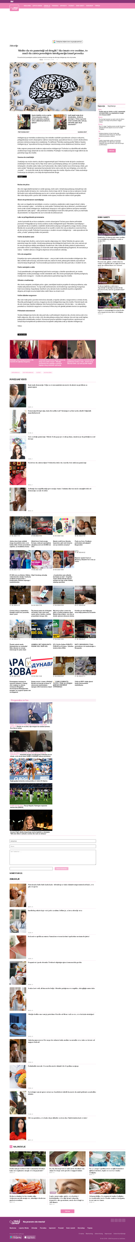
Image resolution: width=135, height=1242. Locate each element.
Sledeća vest (82, 132)
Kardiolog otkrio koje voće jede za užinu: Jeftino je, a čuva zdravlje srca (55, 914)
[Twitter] (120, 1223)
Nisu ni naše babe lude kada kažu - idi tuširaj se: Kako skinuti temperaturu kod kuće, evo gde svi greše (61, 889)
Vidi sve (111, 150)
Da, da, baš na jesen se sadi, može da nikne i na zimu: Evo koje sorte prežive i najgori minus (111, 120)
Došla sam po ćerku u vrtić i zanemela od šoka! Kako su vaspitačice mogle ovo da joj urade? (112, 113)
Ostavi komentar (61, 872)
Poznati (71, 5)
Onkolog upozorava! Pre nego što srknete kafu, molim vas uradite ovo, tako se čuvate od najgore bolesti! (61, 1044)
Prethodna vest (23, 132)
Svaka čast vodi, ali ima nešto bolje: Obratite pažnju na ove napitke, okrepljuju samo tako (61, 991)
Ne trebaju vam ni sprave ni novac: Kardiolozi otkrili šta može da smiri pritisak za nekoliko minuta (62, 1096)
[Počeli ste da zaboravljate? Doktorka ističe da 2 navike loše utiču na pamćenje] (18, 473)
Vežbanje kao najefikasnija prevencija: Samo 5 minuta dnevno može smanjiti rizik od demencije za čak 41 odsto (59, 489)
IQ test (39, 372)
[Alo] (11, 1)
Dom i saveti (80, 5)
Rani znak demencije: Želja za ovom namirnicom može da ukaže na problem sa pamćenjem (57, 386)
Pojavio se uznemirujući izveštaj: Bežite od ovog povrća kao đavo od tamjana (111, 311)
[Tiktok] (123, 1223)
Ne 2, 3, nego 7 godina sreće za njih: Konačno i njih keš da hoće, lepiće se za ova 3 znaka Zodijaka (112, 128)
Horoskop (89, 5)
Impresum (108, 1237)
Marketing (89, 1237)
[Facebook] (112, 1223)
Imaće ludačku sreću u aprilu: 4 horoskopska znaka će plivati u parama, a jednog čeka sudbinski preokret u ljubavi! (42, 119)
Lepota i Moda (37, 5)
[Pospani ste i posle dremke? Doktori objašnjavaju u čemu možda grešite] (18, 976)
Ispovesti (63, 5)
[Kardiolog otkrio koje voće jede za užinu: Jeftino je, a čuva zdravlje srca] (18, 925)
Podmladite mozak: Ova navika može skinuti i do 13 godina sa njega (53, 1069)
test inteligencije (28, 372)
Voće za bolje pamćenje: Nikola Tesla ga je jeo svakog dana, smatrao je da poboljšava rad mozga (61, 438)
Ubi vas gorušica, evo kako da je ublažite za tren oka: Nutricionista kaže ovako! (57, 1121)
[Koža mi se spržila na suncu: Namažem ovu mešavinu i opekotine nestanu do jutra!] (18, 950)
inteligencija (15, 372)
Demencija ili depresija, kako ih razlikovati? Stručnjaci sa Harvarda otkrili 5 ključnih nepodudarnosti (59, 412)
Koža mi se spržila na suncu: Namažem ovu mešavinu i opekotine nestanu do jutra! (58, 940)
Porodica (55, 5)
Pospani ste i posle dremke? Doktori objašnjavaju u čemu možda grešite (55, 966)
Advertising (99, 1237)
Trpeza (97, 5)
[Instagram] (116, 1223)
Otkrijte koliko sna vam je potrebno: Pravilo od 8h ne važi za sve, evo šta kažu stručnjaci (61, 1017)
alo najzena (48, 372)
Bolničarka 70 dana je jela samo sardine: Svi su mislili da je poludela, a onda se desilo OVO (111, 239)
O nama (81, 1237)
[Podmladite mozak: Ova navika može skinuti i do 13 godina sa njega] (18, 1080)
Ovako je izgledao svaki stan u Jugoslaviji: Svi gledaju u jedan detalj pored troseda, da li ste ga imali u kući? (111, 288)
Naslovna (27, 5)
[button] (60, 59)
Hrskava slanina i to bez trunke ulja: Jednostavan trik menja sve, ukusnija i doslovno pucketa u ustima (110, 135)
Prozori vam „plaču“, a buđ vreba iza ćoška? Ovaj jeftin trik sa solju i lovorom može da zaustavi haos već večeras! (111, 263)
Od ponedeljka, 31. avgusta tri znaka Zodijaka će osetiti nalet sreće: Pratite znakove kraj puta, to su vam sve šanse (107, 1201)
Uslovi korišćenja (119, 1237)
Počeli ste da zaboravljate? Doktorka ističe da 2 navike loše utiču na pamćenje (57, 463)
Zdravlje (47, 5)
